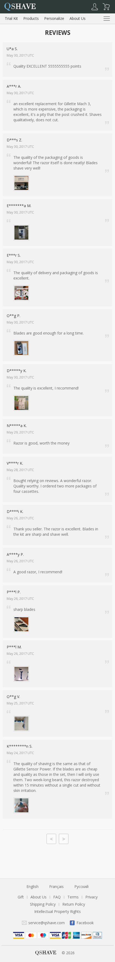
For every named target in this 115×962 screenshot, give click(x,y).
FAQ (57, 896)
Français (56, 886)
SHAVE (20, 6)
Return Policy (73, 904)
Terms (73, 896)
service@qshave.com (46, 922)
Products (31, 18)
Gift (21, 896)
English (32, 886)
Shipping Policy (43, 904)
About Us (78, 18)
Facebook (85, 922)
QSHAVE (45, 953)
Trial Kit (11, 18)
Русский (81, 886)
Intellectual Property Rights (57, 911)
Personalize (54, 18)
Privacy (91, 896)
